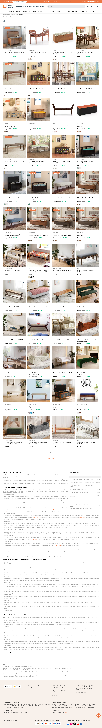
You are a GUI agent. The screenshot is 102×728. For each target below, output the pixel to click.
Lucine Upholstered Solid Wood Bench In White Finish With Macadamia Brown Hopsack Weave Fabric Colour (86, 90)
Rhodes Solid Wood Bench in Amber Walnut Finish (82, 585)
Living (8, 14)
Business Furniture (30, 6)
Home (4, 14)
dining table (82, 620)
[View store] (88, 7)
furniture (14, 581)
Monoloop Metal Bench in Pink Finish (85, 475)
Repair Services (40, 6)
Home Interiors (20, 6)
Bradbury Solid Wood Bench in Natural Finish (15, 544)
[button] (25, 1)
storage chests (57, 647)
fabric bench (28, 671)
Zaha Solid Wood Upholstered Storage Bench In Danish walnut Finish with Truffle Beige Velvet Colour (62, 235)
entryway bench (34, 642)
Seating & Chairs (14, 14)
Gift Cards (84, 1)
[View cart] (98, 7)
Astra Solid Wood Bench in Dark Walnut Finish (81, 604)
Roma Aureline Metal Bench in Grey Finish (14, 406)
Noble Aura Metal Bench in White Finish (62, 270)
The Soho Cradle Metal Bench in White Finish (15, 339)
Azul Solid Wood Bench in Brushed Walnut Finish (81, 582)
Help (98, 1)
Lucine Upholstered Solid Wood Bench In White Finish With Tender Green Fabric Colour (38, 163)
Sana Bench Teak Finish (82, 406)
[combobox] (19, 1)
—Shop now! (68, 1)
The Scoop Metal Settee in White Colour (62, 511)
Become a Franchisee (91, 1)
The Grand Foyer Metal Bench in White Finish (39, 511)
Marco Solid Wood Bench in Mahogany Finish (81, 601)
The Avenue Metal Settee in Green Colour (86, 306)
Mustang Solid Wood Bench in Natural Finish (63, 339)
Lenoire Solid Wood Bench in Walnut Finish (38, 339)
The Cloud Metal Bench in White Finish (13, 270)
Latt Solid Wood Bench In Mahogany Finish (63, 125)
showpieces (56, 612)
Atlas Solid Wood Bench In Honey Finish (14, 88)
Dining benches (37, 620)
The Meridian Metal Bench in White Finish (62, 373)
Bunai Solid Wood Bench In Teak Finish (62, 88)
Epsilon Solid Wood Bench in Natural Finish (14, 373)
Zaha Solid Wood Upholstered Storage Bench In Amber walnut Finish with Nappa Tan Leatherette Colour (38, 235)
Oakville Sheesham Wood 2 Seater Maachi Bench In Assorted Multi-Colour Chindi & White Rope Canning (38, 272)
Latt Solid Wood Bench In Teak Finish (37, 52)
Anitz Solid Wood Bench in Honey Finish (62, 475)
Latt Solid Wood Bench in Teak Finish (79, 592)
